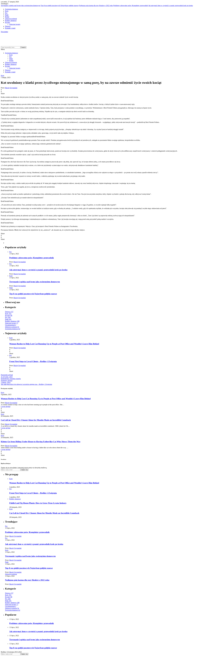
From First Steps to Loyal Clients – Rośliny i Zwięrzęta (33, 361)
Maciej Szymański (11, 88)
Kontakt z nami (10, 28)
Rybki (7, 17)
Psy (6, 13)
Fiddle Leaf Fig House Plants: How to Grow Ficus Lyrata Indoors (37, 503)
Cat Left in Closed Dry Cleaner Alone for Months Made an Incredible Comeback (36, 420)
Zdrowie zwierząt (11, 19)
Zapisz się (24, 470)
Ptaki (6, 15)
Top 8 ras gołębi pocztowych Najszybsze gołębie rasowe (60, 5)
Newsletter (4, 32)
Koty (6, 11)
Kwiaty (7, 22)
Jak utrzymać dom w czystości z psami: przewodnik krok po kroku (170, 5)
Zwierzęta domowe (11, 9)
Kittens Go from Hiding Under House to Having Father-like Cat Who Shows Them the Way (40, 441)
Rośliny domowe (10, 20)
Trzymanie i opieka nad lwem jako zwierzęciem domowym (20, 5)
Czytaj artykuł (5, 406)
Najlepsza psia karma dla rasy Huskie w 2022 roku (96, 5)
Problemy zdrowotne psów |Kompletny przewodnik (130, 5)
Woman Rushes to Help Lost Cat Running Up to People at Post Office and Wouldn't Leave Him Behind (54, 344)
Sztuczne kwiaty (14, 24)
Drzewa (7, 26)
